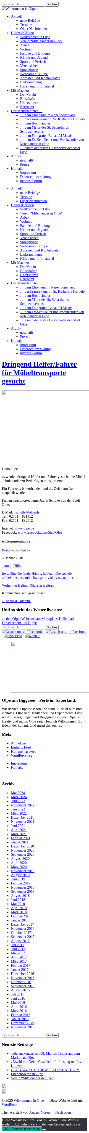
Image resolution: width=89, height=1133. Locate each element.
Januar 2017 (20, 970)
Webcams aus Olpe (34, 74)
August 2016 (20, 990)
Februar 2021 (20, 838)
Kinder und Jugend (34, 57)
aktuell (6, 566)
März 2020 (19, 867)
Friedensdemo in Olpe (27, 1074)
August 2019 (20, 875)
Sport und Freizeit (33, 62)
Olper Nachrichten (33, 29)
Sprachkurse (29, 70)
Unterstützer (29, 103)
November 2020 (22, 850)
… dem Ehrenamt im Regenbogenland (48, 115)
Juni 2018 (18, 900)
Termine (26, 24)
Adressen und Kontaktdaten (40, 78)
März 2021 (19, 834)
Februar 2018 (20, 916)
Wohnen (26, 49)
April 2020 (19, 863)
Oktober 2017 (21, 932)
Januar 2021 (20, 842)
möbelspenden (63, 573)
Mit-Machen (20, 90)
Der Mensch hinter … (26, 111)
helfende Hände (29, 573)
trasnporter (65, 578)
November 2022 (22, 805)
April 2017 (19, 957)
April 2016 (19, 1007)
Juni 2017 (18, 949)
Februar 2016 (20, 1015)
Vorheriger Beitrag (15, 585)
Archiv (16, 156)
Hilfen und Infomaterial (37, 86)
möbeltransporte (36, 578)
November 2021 (22, 821)
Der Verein (28, 94)
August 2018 (20, 895)
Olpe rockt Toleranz (16, 601)
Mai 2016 (18, 1002)
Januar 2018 (20, 920)
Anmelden (18, 743)
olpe (53, 578)
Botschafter (28, 99)
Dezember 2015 (22, 1023)
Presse (24, 164)
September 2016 (22, 986)
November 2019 (22, 871)
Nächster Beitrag (41, 585)
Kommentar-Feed (23, 751)
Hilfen (17, 566)
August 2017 (20, 941)
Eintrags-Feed (21, 747)
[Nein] (44, 1129)
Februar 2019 (20, 883)
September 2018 (22, 891)
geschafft (26, 160)
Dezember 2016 (22, 974)
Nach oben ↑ (64, 1112)
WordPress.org (21, 755)
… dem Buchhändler (35, 123)
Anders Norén (39, 1112)
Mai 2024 (18, 793)
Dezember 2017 (22, 924)
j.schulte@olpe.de (26, 512)
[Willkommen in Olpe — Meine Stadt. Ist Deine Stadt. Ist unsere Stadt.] (19, 9)
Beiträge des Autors (16, 550)
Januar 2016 (20, 1019)
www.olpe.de (24, 528)
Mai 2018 (18, 904)
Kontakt (17, 168)
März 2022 (19, 813)
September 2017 (22, 937)
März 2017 (19, 961)
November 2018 (22, 887)
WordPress (9, 1105)
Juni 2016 (18, 998)
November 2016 (22, 978)
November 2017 (22, 928)
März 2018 (19, 912)
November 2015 (22, 1027)
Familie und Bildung (35, 53)
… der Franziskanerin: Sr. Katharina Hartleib (52, 119)
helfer (47, 573)
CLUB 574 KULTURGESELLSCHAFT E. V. (45, 1070)
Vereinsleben (29, 66)
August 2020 (20, 858)
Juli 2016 (17, 994)
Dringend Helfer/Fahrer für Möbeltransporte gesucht (39, 372)
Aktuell (16, 16)
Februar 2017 (20, 965)
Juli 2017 (17, 945)
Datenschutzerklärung (36, 177)
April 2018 (19, 908)
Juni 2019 (18, 879)
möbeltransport (12, 578)
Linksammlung (31, 82)
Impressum (28, 173)
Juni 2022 (18, 809)
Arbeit (24, 45)
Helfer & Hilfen (22, 33)
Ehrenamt (27, 107)
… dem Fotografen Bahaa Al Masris (46, 136)
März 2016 (19, 1011)
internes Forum (31, 181)
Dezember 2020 (22, 846)
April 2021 (19, 830)
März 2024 (19, 797)
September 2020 (22, 854)
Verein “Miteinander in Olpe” (41, 41)
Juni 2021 (18, 826)
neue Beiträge (30, 20)
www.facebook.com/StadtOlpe (40, 532)
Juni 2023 (18, 801)
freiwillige (9, 573)
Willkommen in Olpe (35, 37)
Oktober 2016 (21, 982)
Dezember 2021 (22, 817)
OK (6, 1128)
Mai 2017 (18, 953)
